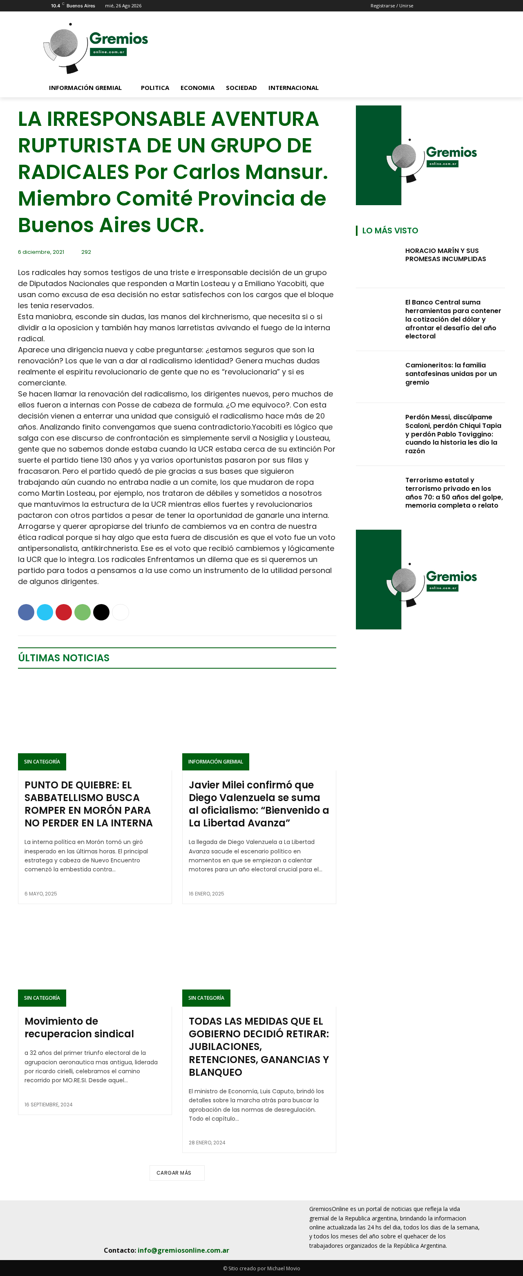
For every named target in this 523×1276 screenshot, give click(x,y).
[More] (120, 612)
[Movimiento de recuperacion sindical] (95, 960)
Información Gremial (215, 761)
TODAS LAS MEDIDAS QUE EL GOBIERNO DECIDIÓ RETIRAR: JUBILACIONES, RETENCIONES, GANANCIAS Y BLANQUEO (259, 1046)
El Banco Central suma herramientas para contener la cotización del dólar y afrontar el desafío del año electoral (453, 319)
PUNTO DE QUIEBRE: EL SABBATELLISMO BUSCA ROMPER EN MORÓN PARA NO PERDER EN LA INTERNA (89, 804)
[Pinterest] (64, 612)
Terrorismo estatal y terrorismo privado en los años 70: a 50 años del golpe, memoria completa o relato (454, 492)
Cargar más (174, 1172)
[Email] (101, 612)
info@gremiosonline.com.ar (183, 1250)
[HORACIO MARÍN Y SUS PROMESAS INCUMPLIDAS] (378, 262)
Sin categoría (42, 761)
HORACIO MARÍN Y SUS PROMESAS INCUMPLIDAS (445, 255)
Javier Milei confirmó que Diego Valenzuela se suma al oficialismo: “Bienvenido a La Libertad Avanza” (259, 804)
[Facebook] (26, 612)
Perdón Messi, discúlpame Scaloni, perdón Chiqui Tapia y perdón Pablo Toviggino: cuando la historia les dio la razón (453, 434)
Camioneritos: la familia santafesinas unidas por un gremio (451, 373)
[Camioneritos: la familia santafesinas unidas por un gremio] (378, 377)
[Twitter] (45, 612)
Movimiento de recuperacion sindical (79, 1027)
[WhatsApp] (82, 612)
